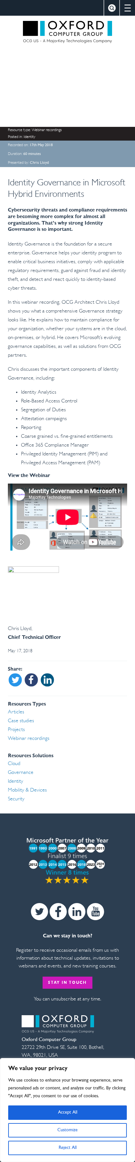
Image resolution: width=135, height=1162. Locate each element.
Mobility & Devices (27, 790)
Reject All (68, 1147)
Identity (29, 137)
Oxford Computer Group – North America (68, 32)
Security (16, 799)
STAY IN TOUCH (67, 983)
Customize (67, 1130)
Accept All (67, 1112)
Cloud (14, 763)
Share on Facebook (31, 680)
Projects (16, 729)
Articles (16, 712)
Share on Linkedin (47, 680)
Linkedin (77, 911)
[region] (67, 1110)
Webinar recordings (47, 130)
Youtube (95, 911)
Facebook (58, 911)
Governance (20, 772)
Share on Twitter (15, 680)
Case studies (21, 721)
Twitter (39, 911)
